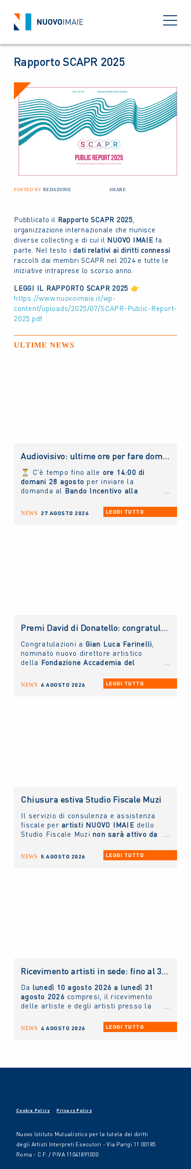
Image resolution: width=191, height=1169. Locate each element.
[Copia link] (173, 189)
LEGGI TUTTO (125, 511)
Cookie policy (33, 1110)
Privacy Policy (74, 1110)
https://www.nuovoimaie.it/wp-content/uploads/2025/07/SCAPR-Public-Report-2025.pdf (95, 308)
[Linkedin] (161, 189)
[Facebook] (137, 189)
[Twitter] (149, 189)
